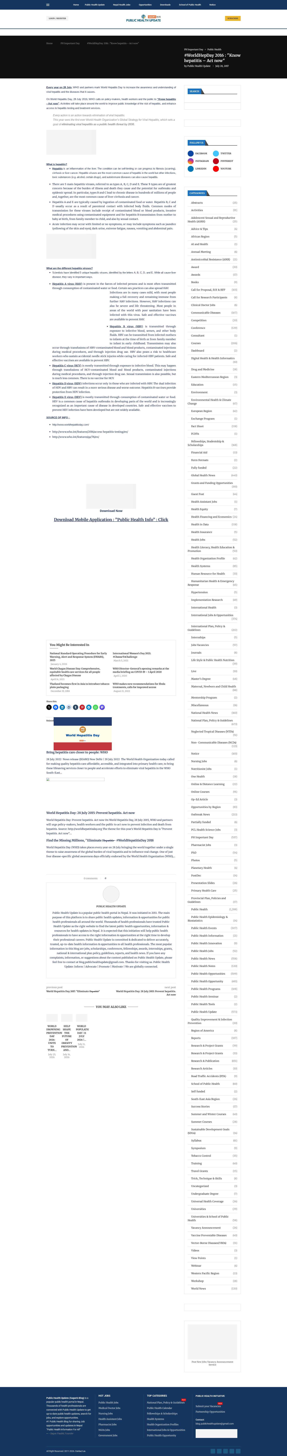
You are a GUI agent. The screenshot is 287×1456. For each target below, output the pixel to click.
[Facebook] (213, 1451)
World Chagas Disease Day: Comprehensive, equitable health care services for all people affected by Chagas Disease (75, 672)
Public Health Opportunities (214, 973)
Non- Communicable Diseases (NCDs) (214, 742)
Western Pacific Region (214, 1273)
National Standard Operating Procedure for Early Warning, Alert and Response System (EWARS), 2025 (78, 657)
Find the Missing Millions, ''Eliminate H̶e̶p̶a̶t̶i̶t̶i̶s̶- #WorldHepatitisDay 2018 (100, 840)
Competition (214, 320)
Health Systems (214, 566)
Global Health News (214, 475)
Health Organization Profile (214, 558)
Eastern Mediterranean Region (214, 377)
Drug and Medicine (214, 369)
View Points (214, 1258)
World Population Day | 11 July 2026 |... (83, 1033)
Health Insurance (214, 532)
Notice (212, 4)
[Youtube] (232, 1451)
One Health (214, 776)
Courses (214, 343)
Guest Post (214, 494)
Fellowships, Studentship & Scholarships (212, 443)
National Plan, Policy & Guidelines (214, 720)
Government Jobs (107, 1435)
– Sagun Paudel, (56, 1433)
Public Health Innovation (214, 943)
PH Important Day (70, 43)
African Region (214, 236)
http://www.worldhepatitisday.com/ (70, 424)
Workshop (214, 1281)
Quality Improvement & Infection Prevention (212, 1021)
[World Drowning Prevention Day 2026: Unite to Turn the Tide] (52, 1018)
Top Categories (157, 1396)
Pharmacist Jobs (214, 845)
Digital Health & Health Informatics (214, 358)
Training (214, 1163)
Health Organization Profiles (163, 1424)
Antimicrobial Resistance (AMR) (214, 259)
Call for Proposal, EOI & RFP (214, 289)
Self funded (214, 1091)
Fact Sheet (214, 426)
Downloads (165, 4)
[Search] (239, 4)
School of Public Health (190, 4)
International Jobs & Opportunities (214, 615)
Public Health (214, 909)
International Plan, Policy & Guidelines (212, 628)
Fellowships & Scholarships (162, 1413)
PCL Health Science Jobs (214, 829)
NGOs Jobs (104, 1430)
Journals (214, 652)
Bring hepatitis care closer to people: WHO (77, 752)
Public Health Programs (214, 989)
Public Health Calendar (159, 1408)
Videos (214, 1250)
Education (214, 384)
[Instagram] (225, 1451)
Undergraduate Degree (214, 1193)
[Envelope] (238, 1451)
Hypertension (214, 592)
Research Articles (214, 1068)
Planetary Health (214, 867)
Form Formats (214, 460)
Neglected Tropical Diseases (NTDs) (214, 731)
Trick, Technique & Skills (214, 1178)
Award (214, 267)
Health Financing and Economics (214, 516)
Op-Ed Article (214, 799)
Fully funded (214, 467)
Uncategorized (214, 1186)
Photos (214, 860)
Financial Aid (214, 452)
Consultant (214, 335)
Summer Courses (214, 1121)
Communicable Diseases (214, 312)
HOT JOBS (104, 1396)
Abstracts (214, 202)
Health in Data (214, 524)
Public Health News (214, 958)
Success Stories (214, 1106)
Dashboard (214, 350)
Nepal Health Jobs (121, 4)
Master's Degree (214, 678)
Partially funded (214, 822)
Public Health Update (95, 4)
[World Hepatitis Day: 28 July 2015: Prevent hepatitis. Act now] (75, 780)
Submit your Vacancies (208, 1406)
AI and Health (214, 244)
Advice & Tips (214, 229)
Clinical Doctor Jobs (214, 305)
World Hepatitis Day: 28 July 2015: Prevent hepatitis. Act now (90, 813)
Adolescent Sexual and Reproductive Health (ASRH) (212, 219)
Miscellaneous (214, 705)
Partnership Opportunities (210, 1412)
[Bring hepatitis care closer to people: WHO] (83, 719)
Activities (214, 210)
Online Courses (214, 791)
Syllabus (214, 1140)
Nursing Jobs (214, 761)
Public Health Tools (214, 1004)
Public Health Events (214, 928)
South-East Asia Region (214, 1099)
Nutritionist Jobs (214, 768)
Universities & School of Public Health (212, 1218)
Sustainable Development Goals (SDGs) (212, 1131)
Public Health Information (214, 935)
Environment (214, 392)
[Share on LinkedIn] (117, 878)
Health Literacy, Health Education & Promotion (212, 549)
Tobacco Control (214, 1155)
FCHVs (214, 433)
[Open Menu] (47, 4)
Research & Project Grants (214, 1045)
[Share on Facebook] (110, 878)
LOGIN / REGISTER (57, 18)
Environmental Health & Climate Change (212, 401)
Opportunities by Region (214, 807)
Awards (214, 274)
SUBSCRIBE (233, 18)
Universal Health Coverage (214, 1201)
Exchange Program (214, 418)
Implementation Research (214, 599)
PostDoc (214, 875)
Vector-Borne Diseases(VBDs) (214, 1243)
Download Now (111, 511)
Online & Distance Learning (214, 784)
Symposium (214, 1148)
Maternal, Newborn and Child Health (214, 686)
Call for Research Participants (214, 297)
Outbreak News (214, 814)
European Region (214, 411)
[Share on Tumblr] (120, 878)
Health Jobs (214, 539)
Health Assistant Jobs (214, 501)
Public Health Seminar (214, 996)
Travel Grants (214, 1171)
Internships (214, 637)
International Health (214, 607)
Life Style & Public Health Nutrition (214, 660)
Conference (214, 328)
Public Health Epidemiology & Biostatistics (212, 918)
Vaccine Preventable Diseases (214, 1235)
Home (76, 4)
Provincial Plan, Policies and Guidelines (212, 900)
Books (214, 282)
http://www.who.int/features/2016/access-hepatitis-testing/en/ (90, 431)
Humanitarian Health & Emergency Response (212, 583)
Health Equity (214, 509)
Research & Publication (214, 1060)
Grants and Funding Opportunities (214, 483)
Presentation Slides (214, 883)
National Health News (214, 712)
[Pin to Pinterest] (114, 878)
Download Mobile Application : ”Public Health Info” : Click (111, 519)
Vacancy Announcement (214, 1227)
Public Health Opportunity (214, 981)
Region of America (214, 1030)
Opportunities (145, 4)
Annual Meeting (214, 251)
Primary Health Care (214, 890)
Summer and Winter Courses (214, 1114)
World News (214, 1288)
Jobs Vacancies (214, 645)
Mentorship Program (214, 697)
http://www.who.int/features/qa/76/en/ (75, 436)
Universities (214, 1209)
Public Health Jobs (214, 951)
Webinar (214, 1265)
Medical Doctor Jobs (109, 1408)
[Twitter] (219, 1451)
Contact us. (80, 1451)
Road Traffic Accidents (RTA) (214, 1076)
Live (214, 671)
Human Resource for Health (214, 573)
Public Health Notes (214, 966)
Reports (214, 1038)
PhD (214, 852)
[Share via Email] (137, 878)
